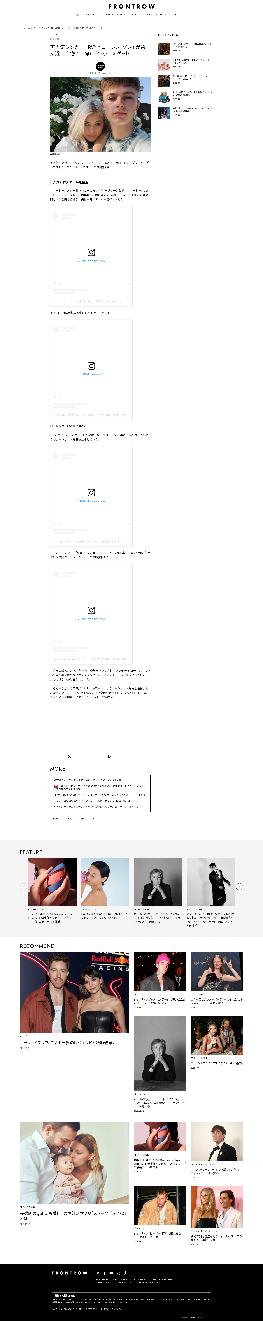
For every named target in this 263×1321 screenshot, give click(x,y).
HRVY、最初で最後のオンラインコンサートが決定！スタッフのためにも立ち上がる (100, 795)
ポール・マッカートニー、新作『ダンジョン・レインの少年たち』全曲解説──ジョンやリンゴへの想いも (157, 918)
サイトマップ (155, 1282)
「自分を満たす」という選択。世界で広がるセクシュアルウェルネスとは (104, 916)
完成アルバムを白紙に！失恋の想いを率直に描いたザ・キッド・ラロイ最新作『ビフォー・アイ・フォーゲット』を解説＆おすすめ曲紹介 (210, 920)
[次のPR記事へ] (239, 886)
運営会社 (98, 1282)
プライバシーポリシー (126, 1282)
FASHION (97, 14)
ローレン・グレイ (67, 195)
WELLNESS (161, 14)
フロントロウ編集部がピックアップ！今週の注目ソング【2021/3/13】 (92, 801)
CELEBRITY (147, 14)
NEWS (86, 14)
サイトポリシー (110, 1282)
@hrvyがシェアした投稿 (72, 301)
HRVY (95, 191)
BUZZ (170, 1280)
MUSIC (135, 14)
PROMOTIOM (36, 909)
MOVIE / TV (122, 14)
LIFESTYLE (175, 14)
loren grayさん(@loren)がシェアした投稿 (73, 414)
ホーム (22, 28)
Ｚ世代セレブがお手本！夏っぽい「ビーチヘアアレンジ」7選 (87, 780)
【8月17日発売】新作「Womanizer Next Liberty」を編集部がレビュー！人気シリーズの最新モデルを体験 (100, 787)
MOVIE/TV (124, 1280)
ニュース (31, 28)
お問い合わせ (142, 1282)
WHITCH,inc (192, 1318)
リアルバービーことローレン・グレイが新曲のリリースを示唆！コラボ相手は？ (97, 806)
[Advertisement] (100, 725)
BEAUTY (109, 14)
